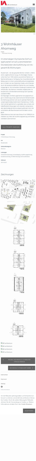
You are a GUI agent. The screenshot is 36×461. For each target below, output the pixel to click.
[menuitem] (18, 52)
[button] (32, 21)
